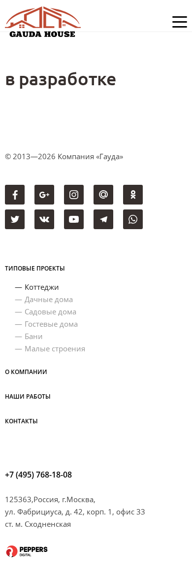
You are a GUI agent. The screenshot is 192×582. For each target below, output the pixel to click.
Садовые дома (50, 311)
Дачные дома (49, 299)
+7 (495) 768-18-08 (38, 474)
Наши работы (28, 396)
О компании (26, 372)
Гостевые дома (51, 324)
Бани (34, 336)
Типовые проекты (35, 268)
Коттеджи (42, 287)
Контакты (21, 421)
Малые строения (55, 348)
